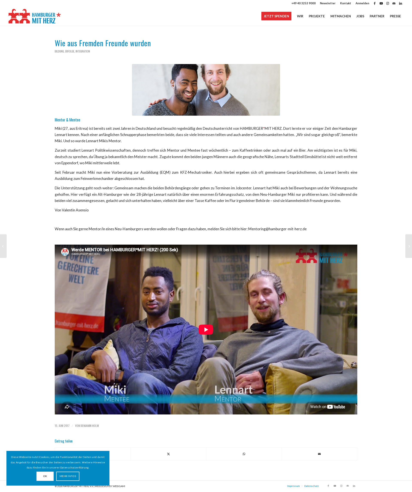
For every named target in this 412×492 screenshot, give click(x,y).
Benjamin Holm (89, 425)
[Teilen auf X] (168, 453)
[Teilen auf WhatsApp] (244, 453)
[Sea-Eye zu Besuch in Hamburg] (408, 246)
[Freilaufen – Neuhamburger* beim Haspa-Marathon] (3, 246)
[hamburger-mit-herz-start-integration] (206, 90)
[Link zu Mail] (394, 3)
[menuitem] (328, 3)
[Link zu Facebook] (375, 3)
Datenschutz (311, 486)
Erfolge (69, 51)
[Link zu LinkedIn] (400, 3)
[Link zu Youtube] (381, 3)
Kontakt (345, 3)
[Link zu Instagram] (388, 3)
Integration (83, 51)
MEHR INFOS (68, 476)
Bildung (59, 51)
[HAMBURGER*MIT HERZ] (35, 16)
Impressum (293, 486)
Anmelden (362, 3)
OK (45, 476)
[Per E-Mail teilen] (319, 453)
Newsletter (328, 3)
